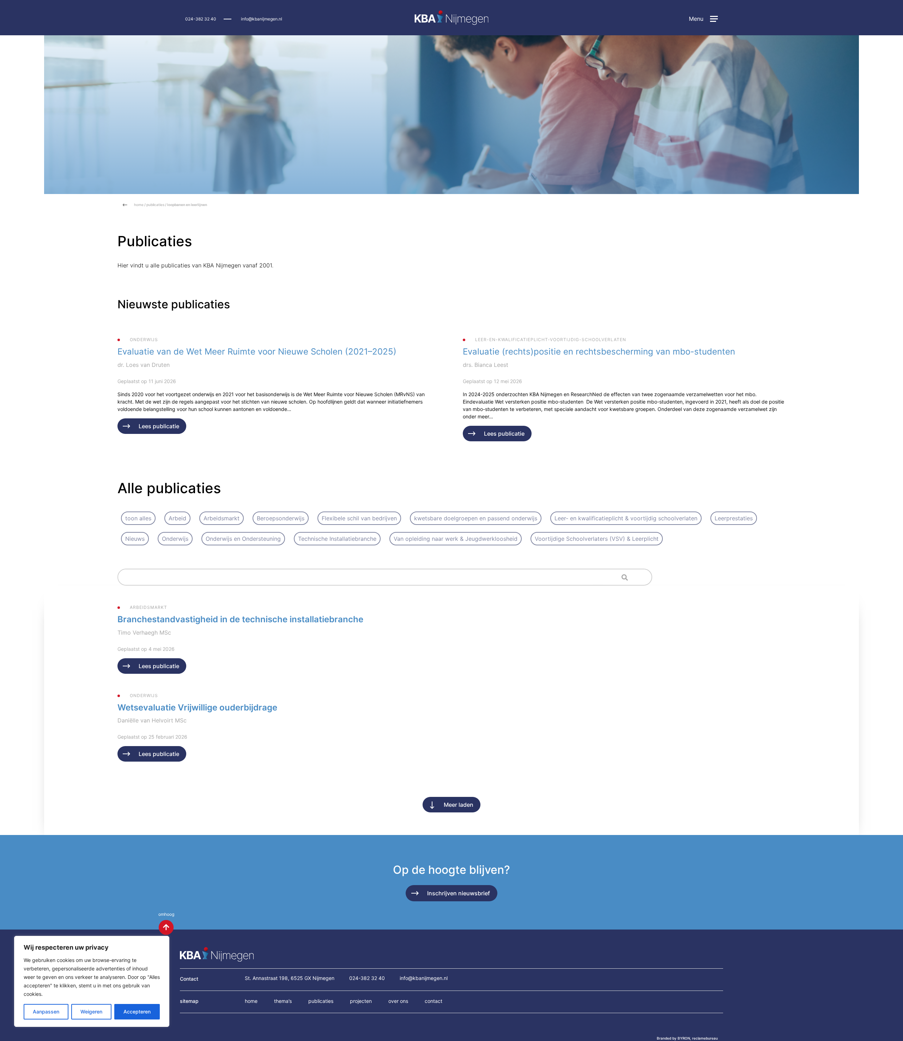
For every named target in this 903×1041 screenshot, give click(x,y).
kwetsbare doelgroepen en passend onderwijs (475, 518)
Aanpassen (46, 1012)
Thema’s (283, 1001)
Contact (433, 1001)
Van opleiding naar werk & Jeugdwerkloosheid (455, 538)
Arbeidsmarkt (222, 518)
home (139, 204)
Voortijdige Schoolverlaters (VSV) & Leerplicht (597, 538)
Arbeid (177, 518)
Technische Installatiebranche (337, 538)
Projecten (361, 1001)
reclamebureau (705, 1038)
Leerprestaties (734, 518)
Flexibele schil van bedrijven (359, 518)
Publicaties (320, 1001)
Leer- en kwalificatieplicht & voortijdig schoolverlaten (625, 518)
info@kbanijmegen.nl (261, 19)
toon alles (138, 518)
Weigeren (91, 1012)
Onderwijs (175, 538)
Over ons (398, 1001)
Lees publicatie (159, 426)
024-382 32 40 (200, 19)
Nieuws (135, 538)
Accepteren (137, 1012)
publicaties (155, 204)
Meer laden (458, 804)
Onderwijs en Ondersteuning (243, 538)
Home (251, 1001)
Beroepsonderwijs (280, 518)
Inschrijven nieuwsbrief (458, 893)
